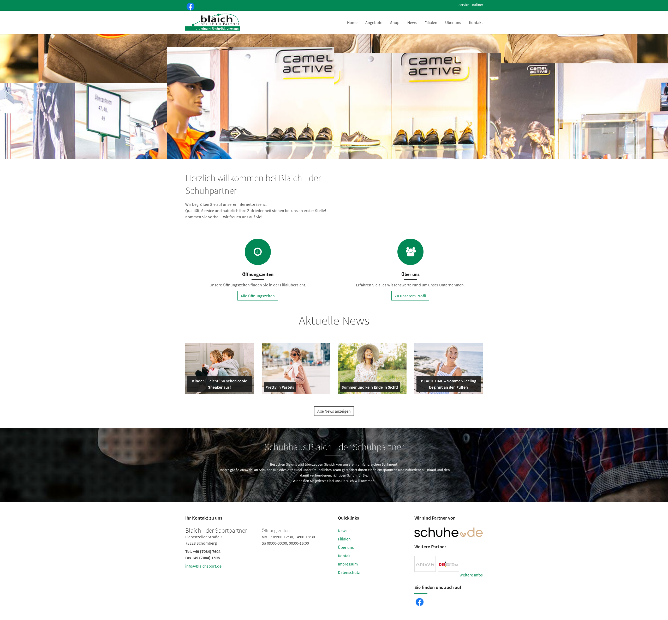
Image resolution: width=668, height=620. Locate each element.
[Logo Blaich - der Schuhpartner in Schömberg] (213, 22)
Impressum (348, 564)
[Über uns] (410, 252)
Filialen (431, 22)
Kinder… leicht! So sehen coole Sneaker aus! (219, 385)
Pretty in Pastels (279, 388)
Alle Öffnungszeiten (258, 295)
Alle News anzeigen (334, 411)
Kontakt (476, 22)
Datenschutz (349, 572)
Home (352, 22)
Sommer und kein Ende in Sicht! (370, 388)
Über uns (453, 22)
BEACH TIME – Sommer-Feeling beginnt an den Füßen (448, 385)
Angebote (373, 22)
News (412, 22)
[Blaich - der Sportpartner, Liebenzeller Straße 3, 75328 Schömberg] (257, 549)
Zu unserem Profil (410, 295)
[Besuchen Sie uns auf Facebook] (189, 6)
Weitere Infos (471, 574)
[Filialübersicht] (258, 252)
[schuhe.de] (448, 532)
